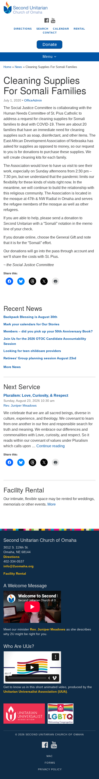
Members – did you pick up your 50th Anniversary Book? (48, 331)
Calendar (61, 28)
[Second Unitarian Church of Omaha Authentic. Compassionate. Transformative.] (49, 7)
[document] (49, 292)
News (18, 67)
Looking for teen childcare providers (32, 351)
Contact (50, 32)
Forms (50, 762)
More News (12, 367)
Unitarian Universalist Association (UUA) (35, 691)
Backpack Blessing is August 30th (30, 317)
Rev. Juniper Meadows (20, 405)
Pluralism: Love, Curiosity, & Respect (35, 395)
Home (7, 67)
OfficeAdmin (33, 100)
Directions (23, 28)
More (51, 504)
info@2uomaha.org (18, 566)
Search (42, 28)
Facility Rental (14, 573)
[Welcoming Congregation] (61, 713)
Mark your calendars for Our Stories (31, 324)
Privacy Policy (50, 769)
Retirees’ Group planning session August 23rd (39, 358)
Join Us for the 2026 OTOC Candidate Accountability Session (44, 341)
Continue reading (50, 446)
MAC (50, 756)
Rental (79, 28)
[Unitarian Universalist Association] (25, 713)
